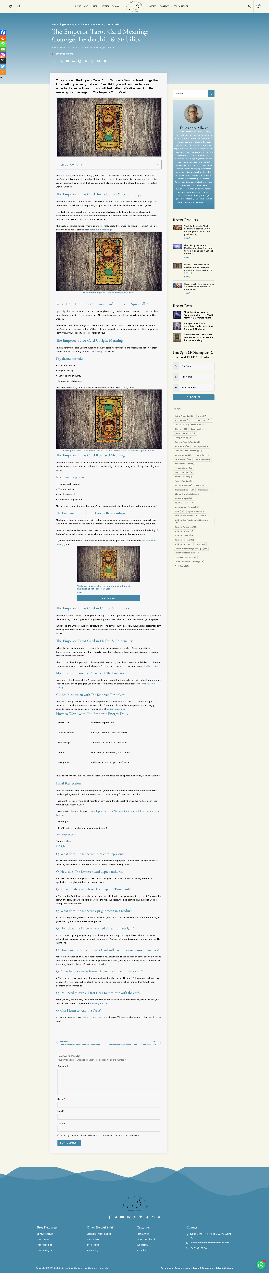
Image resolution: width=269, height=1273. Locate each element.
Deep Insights (199, 429)
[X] (3, 61)
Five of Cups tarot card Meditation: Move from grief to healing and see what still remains (198, 249)
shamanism (205, 490)
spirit (179, 511)
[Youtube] (67, 61)
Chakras (181, 429)
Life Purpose (200, 446)
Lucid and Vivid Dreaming (188, 451)
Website (61, 1123)
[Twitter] (3, 66)
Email (60, 1111)
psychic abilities (184, 472)
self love (201, 485)
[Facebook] (3, 32)
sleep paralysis (183, 498)
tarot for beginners (185, 557)
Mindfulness (202, 459)
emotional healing (185, 433)
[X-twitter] (61, 61)
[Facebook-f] (55, 61)
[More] (3, 72)
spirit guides (196, 511)
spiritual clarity (184, 531)
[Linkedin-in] (73, 61)
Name (61, 1099)
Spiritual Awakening (186, 527)
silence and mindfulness (187, 494)
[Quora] (92, 61)
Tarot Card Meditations (188, 553)
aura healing (182, 420)
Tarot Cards (112, 24)
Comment (63, 1066)
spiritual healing (184, 540)
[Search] (19, 6)
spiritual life (183, 544)
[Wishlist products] (10, 6)
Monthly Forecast (94, 24)
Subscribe (193, 397)
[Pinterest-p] (86, 61)
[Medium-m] (98, 61)
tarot (200, 544)
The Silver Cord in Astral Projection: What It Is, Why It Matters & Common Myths (198, 315)
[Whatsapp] (3, 44)
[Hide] (1, 77)
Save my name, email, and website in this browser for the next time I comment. (100, 1135)
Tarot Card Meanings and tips (191, 548)
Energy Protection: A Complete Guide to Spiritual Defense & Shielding (198, 326)
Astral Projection (184, 416)
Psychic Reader (183, 477)
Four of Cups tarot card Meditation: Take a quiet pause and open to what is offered (198, 268)
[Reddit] (3, 38)
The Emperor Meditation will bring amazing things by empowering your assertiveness (104, 587)
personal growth (184, 464)
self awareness (183, 485)
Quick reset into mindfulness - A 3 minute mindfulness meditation (199, 287)
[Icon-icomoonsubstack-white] (105, 61)
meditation (202, 455)
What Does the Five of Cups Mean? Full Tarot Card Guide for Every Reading (199, 337)
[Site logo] (135, 6)
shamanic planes (184, 490)
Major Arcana (183, 455)
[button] (158, 165)
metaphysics (183, 459)
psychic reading (184, 481)
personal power (184, 468)
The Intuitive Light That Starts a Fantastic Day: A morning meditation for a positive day (197, 230)
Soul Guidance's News (187, 507)
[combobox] (192, 93)
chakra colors (203, 420)
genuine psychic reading (188, 442)
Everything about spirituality (68, 24)
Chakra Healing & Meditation (190, 425)
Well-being (182, 566)
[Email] (3, 49)
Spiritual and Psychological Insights (191, 521)
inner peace (182, 446)
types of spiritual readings (189, 561)
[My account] (249, 6)
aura (202, 416)
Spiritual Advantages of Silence (191, 516)
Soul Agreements (184, 503)
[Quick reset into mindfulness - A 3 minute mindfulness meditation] (177, 289)
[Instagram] (80, 61)
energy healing (183, 438)
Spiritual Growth (184, 535)
